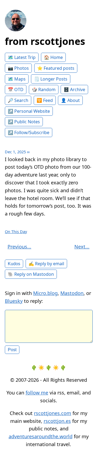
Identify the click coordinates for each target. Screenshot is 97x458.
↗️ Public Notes (24, 122)
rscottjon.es (57, 421)
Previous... (19, 246)
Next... (81, 246)
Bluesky (14, 301)
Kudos (14, 263)
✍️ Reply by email (46, 264)
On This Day (16, 231)
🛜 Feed (45, 100)
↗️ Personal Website (29, 111)
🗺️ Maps (17, 79)
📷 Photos (18, 68)
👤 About (70, 100)
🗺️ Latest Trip (22, 57)
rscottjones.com (52, 413)
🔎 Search (18, 100)
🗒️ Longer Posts (50, 79)
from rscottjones (45, 41)
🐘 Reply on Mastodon (31, 274)
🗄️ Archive (74, 89)
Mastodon (72, 293)
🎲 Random (44, 89)
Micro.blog (45, 293)
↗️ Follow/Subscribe (28, 132)
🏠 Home (53, 57)
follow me (37, 392)
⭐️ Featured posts (55, 68)
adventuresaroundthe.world (40, 436)
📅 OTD (15, 89)
